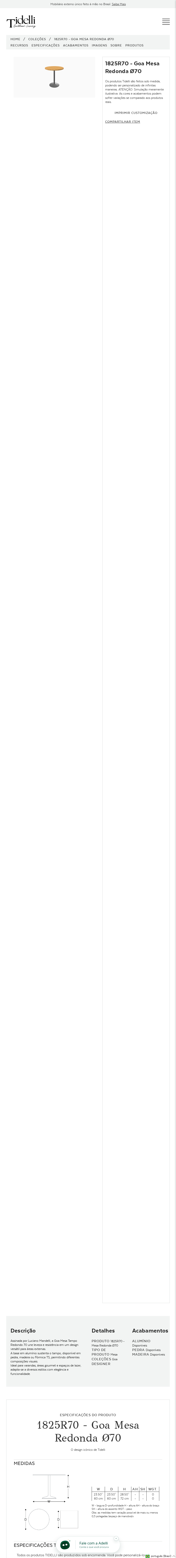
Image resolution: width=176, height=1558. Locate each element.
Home (15, 39)
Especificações (45, 45)
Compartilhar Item (122, 121)
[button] (160, 1556)
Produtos (134, 45)
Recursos (19, 45)
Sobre (116, 45)
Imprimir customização (136, 113)
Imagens (99, 45)
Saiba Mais (119, 4)
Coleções (37, 39)
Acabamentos (76, 45)
